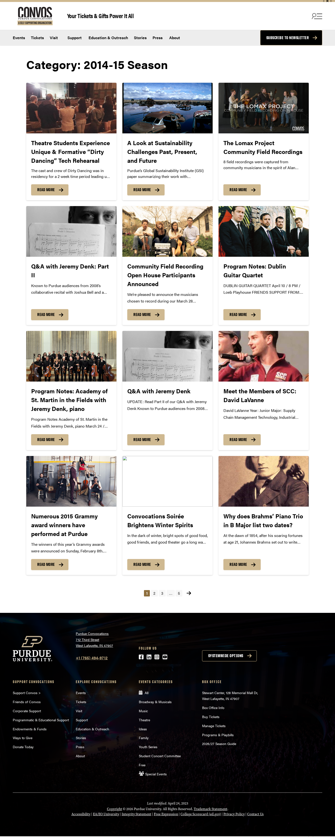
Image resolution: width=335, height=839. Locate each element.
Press (158, 37)
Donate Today (23, 746)
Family (144, 737)
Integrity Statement (136, 814)
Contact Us (255, 814)
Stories (140, 37)
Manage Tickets (214, 725)
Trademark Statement (210, 809)
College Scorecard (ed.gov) (200, 814)
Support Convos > (27, 692)
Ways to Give (22, 737)
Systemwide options (225, 655)
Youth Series (148, 746)
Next (189, 593)
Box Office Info (213, 707)
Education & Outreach (108, 37)
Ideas (143, 728)
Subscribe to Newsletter (287, 37)
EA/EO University (106, 814)
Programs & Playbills (218, 734)
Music (143, 710)
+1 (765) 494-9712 (92, 658)
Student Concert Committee (160, 755)
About (174, 37)
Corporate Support (27, 710)
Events (19, 37)
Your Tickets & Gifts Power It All (100, 15)
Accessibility (80, 814)
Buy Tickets (210, 716)
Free (142, 764)
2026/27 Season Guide (219, 743)
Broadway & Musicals (155, 701)
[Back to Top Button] (311, 835)
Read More (46, 189)
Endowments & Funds (30, 728)
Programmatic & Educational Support (41, 719)
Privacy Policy (234, 814)
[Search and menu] (316, 16)
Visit (54, 37)
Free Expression (166, 814)
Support (74, 37)
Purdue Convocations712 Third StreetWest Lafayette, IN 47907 (94, 639)
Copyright (114, 809)
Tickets (37, 37)
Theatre (144, 719)
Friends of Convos (27, 701)
